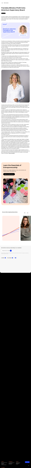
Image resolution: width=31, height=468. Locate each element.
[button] (28, 465)
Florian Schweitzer (12, 153)
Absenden (11, 251)
